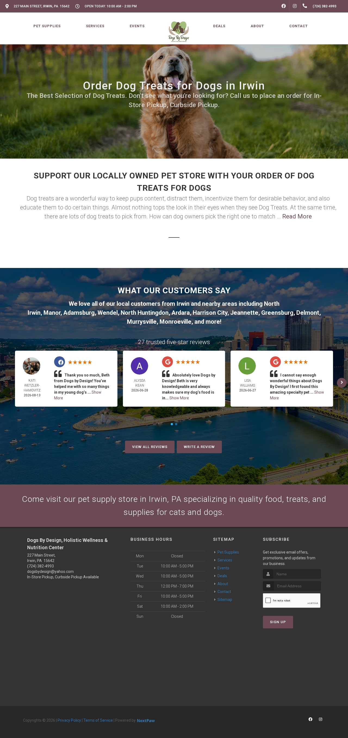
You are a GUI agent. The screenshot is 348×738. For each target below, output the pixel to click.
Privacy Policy (69, 720)
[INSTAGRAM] (294, 6)
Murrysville (142, 321)
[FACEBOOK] (283, 6)
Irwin (182, 303)
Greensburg (277, 312)
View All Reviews (149, 447)
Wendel (108, 312)
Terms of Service (98, 720)
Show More (179, 398)
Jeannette (244, 312)
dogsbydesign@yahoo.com (50, 571)
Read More (297, 216)
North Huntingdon (145, 312)
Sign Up (278, 622)
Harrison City (210, 312)
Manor (52, 312)
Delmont (307, 312)
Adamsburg (79, 312)
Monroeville (175, 321)
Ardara (181, 312)
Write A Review (199, 447)
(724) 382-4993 (40, 566)
